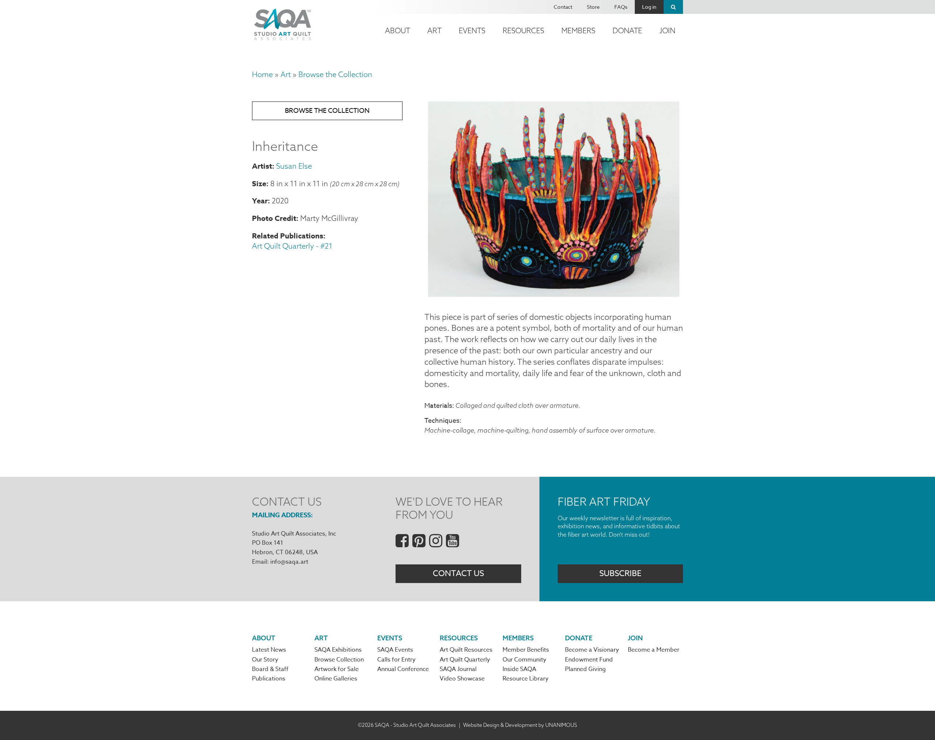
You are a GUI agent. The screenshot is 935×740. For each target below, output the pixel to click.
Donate (627, 30)
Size (259, 183)
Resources (523, 30)
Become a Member (653, 649)
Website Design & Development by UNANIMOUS (520, 725)
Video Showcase (462, 678)
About (397, 30)
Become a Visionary (592, 649)
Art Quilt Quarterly (465, 659)
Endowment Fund (589, 659)
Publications (268, 678)
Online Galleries (335, 678)
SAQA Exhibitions (338, 649)
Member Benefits (526, 649)
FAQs (620, 6)
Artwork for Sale (336, 669)
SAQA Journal (458, 669)
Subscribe (620, 573)
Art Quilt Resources (466, 649)
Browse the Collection (335, 74)
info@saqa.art (289, 561)
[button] (553, 294)
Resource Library (526, 678)
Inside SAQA (519, 669)
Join (667, 30)
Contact (563, 6)
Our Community (524, 659)
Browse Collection (339, 659)
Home (262, 74)
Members (578, 30)
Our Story (265, 659)
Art (434, 30)
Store (593, 6)
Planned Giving (585, 669)
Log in (649, 6)
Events (472, 30)
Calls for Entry (396, 659)
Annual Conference (403, 669)
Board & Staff (270, 669)
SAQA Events (395, 649)
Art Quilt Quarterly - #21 (292, 245)
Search (673, 7)
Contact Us (458, 573)
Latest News (269, 649)
